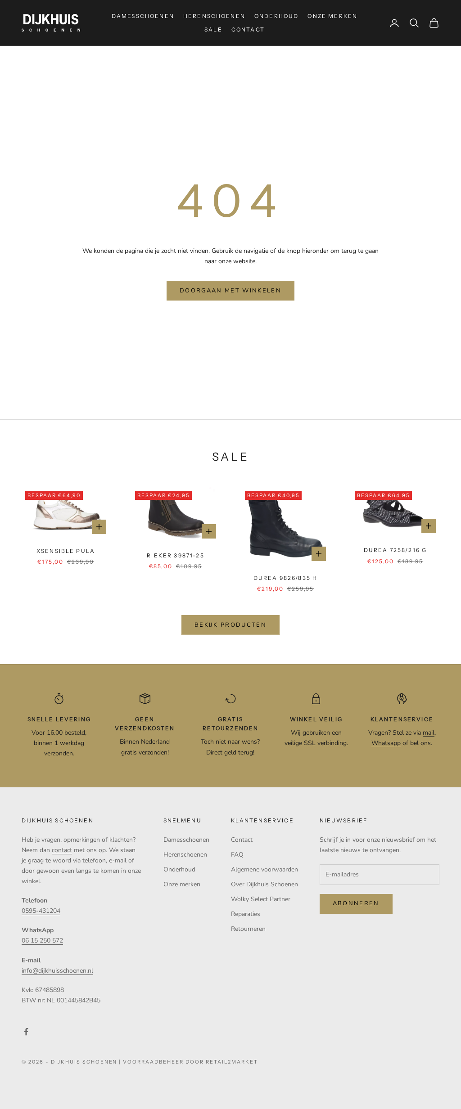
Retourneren (248, 929)
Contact (248, 29)
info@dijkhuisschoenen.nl (57, 970)
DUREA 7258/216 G (395, 550)
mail (428, 732)
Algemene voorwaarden (264, 869)
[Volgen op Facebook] (26, 1031)
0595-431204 (41, 911)
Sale (213, 29)
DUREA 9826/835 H (285, 578)
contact (62, 850)
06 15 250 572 (42, 940)
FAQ (237, 854)
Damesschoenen (143, 16)
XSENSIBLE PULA (65, 551)
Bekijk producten (230, 625)
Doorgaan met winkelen (230, 291)
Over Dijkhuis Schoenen (264, 884)
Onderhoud (276, 16)
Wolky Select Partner (260, 899)
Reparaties (245, 914)
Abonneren (356, 903)
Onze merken (332, 16)
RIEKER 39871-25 (175, 555)
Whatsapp (386, 743)
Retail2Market (232, 1062)
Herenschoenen (214, 16)
